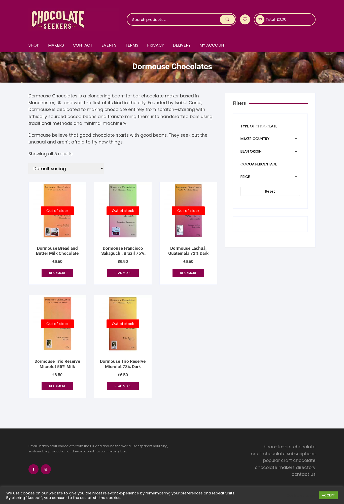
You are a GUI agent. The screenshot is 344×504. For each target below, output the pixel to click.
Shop (33, 45)
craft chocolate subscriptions (283, 454)
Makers (56, 45)
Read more (57, 273)
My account (212, 45)
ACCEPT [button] (328, 495)
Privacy (155, 45)
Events (108, 45)
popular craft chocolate (289, 460)
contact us (304, 474)
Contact (83, 45)
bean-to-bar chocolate (290, 447)
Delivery (182, 45)
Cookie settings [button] (301, 495)
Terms (131, 45)
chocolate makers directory (285, 467)
